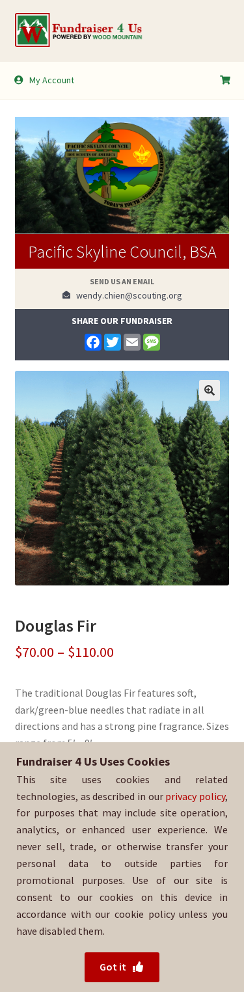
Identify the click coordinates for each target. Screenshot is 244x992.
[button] (209, 390)
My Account (51, 80)
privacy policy (195, 796)
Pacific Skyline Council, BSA (122, 251)
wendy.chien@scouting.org (126, 295)
